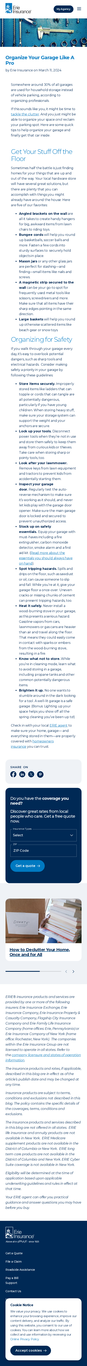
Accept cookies (28, 1350)
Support (11, 1283)
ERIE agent (59, 725)
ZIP (15, 844)
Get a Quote (14, 1253)
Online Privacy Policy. (25, 1339)
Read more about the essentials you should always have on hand (45, 558)
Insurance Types (22, 829)
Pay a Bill (11, 1278)
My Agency (63, 9)
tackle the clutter (25, 114)
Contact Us (13, 1291)
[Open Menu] (79, 9)
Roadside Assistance (20, 1269)
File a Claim (13, 1261)
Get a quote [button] (25, 866)
